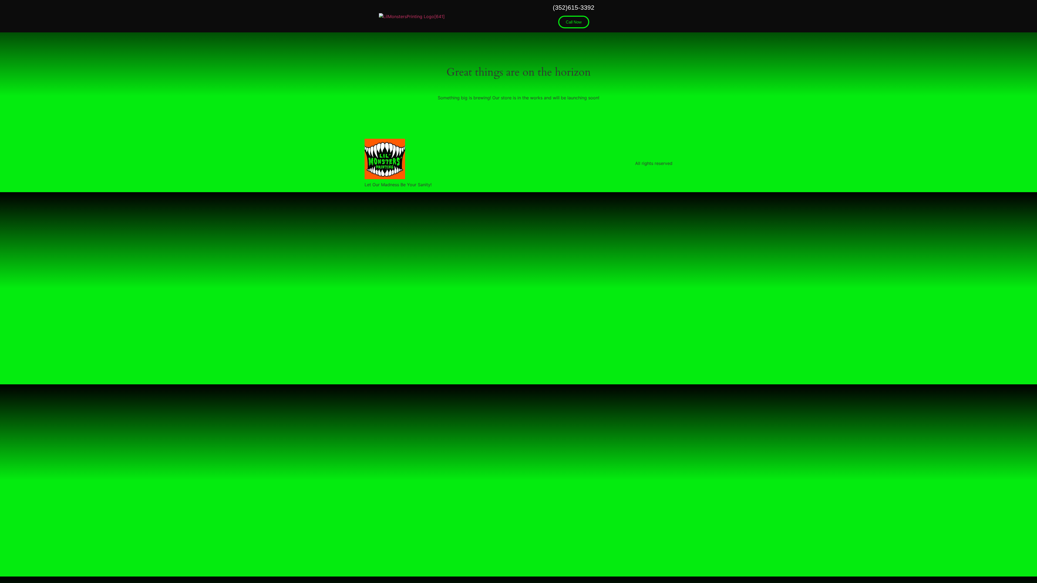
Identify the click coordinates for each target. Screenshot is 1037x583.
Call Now (574, 22)
